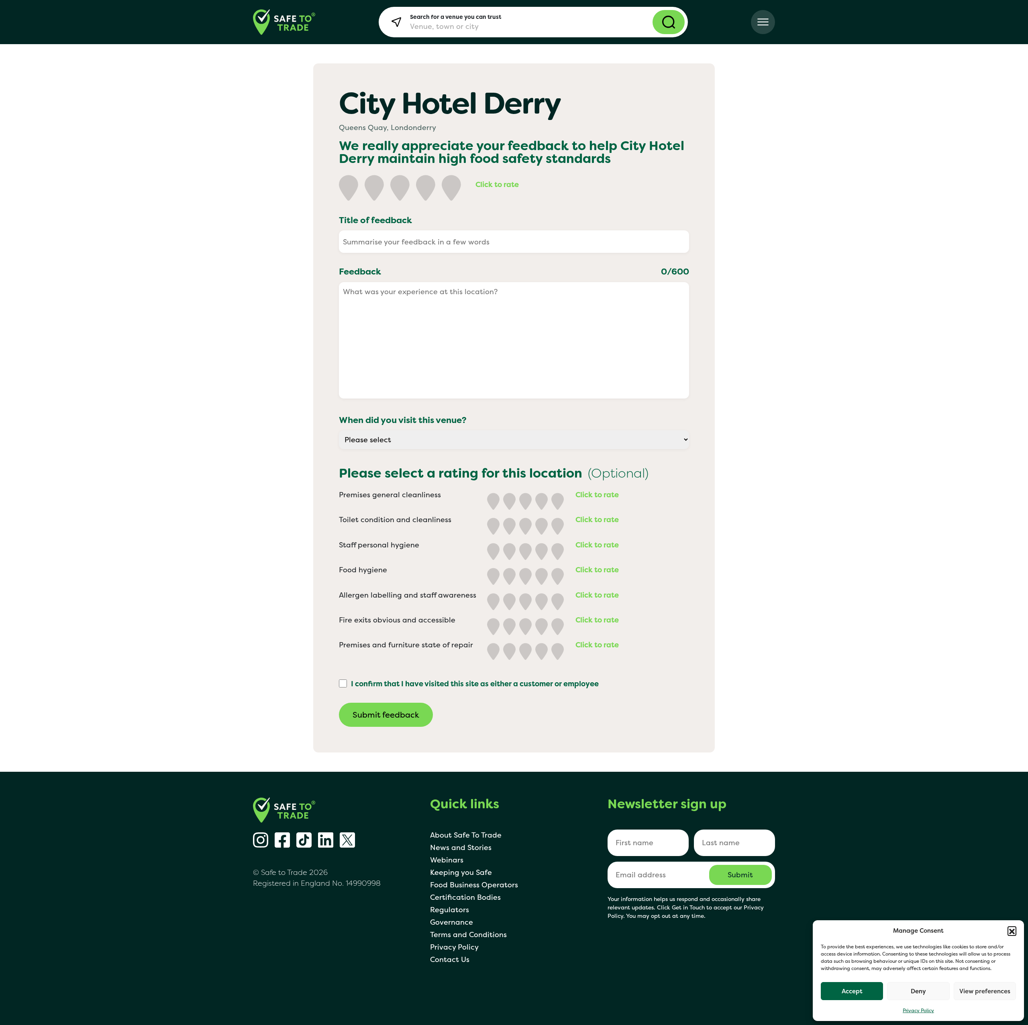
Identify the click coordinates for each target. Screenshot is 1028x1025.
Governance (451, 922)
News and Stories (461, 847)
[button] (1012, 931)
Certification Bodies (465, 897)
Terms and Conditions (468, 934)
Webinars (446, 860)
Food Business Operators (474, 885)
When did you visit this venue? (403, 420)
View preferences (984, 991)
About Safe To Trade (466, 835)
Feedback (514, 271)
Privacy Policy (918, 1010)
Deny (918, 991)
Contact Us (449, 959)
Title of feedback (375, 220)
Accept (852, 991)
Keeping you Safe (461, 872)
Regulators (449, 910)
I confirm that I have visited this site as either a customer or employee (475, 684)
